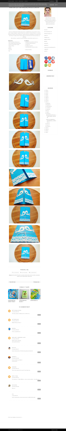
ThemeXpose (15, 429)
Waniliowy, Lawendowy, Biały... (19, 337)
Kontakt (26, 1)
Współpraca (21, 1)
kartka (13, 275)
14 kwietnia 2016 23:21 (15, 368)
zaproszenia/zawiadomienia (49, 47)
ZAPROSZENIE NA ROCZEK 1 (22, 301)
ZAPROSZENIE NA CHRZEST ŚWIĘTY (11, 301)
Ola (13, 394)
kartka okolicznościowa (29, 275)
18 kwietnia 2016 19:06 (15, 386)
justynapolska (15, 319)
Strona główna (11, 1)
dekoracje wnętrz (47, 33)
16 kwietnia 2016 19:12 (15, 377)
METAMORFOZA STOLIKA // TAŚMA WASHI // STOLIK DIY (51, 116)
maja (47, 112)
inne (45, 29)
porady (45, 43)
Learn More (51, 4)
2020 (46, 96)
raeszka (14, 328)
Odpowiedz (39, 352)
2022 (46, 93)
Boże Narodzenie (47, 31)
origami (45, 49)
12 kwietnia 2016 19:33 (15, 329)
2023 (46, 91)
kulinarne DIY (46, 39)
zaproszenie (30, 276)
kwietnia (47, 113)
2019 (46, 97)
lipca (47, 110)
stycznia (47, 126)
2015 (46, 127)
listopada (47, 104)
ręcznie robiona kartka (23, 276)
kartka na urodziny (21, 275)
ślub (45, 41)
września (47, 107)
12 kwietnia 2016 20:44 (15, 338)
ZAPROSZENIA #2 (34, 300)
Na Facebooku (16, 272)
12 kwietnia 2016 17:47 (15, 320)
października (48, 106)
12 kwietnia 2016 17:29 (15, 311)
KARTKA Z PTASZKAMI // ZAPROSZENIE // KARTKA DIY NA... (51, 121)
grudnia (47, 103)
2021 (46, 94)
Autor (16, 1)
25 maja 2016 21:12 (15, 395)
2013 (46, 130)
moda (45, 51)
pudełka (45, 45)
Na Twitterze (24, 272)
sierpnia (47, 109)
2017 (46, 100)
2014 (46, 129)
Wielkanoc (46, 37)
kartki (18, 276)
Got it (56, 4)
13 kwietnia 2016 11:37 (15, 349)
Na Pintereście (33, 272)
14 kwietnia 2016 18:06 (15, 358)
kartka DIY (16, 275)
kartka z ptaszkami (36, 275)
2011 (46, 132)
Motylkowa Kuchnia (16, 310)
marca (47, 123)
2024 (46, 90)
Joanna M (14, 356)
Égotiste (14, 347)
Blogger (48, 0)
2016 (46, 101)
